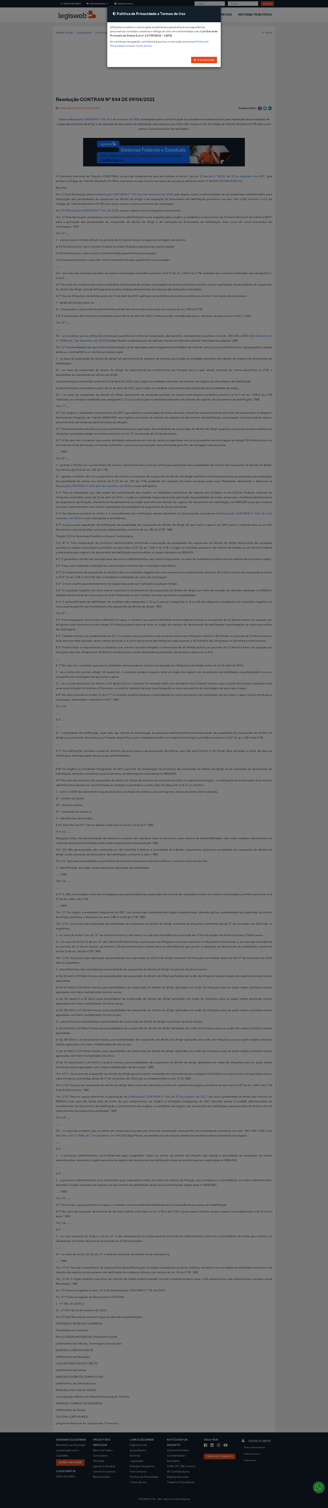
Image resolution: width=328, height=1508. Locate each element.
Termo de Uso (144, 45)
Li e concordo (205, 60)
